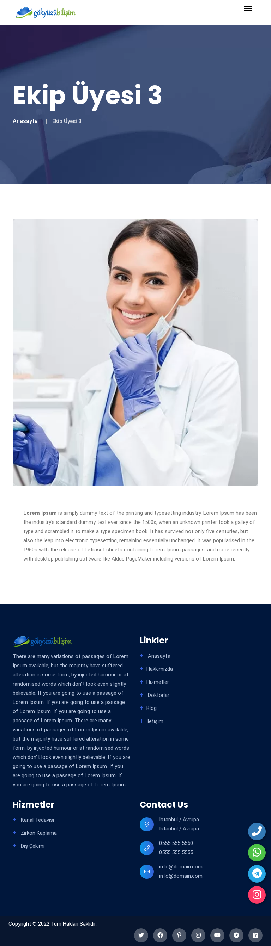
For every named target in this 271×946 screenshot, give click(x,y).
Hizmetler (157, 682)
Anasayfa (25, 121)
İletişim (154, 721)
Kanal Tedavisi (36, 820)
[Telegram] (257, 874)
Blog (151, 708)
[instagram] (257, 895)
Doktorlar (157, 695)
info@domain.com (181, 867)
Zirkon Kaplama (38, 833)
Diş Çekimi (31, 846)
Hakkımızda (159, 669)
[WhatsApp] (257, 852)
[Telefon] (257, 831)
